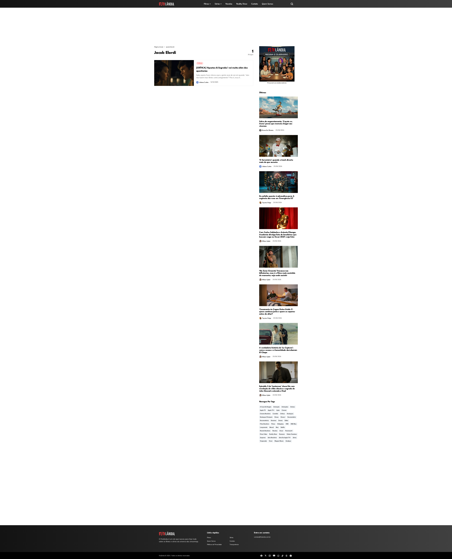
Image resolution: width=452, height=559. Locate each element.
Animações (285, 407)
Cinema (284, 410)
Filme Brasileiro (264, 424)
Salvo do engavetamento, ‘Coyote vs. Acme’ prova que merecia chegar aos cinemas (276, 124)
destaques (290, 413)
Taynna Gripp (266, 202)
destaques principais (266, 417)
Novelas (274, 431)
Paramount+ (289, 431)
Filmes (273, 424)
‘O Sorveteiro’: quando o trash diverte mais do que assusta (276, 161)
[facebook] (261, 555)
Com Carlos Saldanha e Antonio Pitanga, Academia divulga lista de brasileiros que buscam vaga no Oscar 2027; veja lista (277, 234)
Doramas (273, 420)
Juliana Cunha (203, 82)
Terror (270, 441)
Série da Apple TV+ (285, 437)
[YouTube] (274, 555)
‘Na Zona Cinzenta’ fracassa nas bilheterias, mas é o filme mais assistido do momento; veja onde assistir (277, 273)
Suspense (263, 437)
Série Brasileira (272, 437)
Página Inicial (158, 47)
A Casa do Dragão (265, 407)
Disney (276, 417)
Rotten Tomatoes (292, 434)
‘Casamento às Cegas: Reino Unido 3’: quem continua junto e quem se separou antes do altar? (277, 311)
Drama (280, 420)
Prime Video (263, 434)
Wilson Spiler (266, 241)
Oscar (281, 431)
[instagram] (270, 555)
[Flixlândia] (166, 3)
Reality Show (273, 434)
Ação (278, 410)
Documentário (292, 417)
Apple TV (263, 410)
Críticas (282, 413)
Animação (276, 407)
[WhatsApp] (278, 555)
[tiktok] (282, 555)
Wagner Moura (279, 441)
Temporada (263, 441)
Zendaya (288, 441)
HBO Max (293, 424)
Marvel (272, 427)
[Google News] (291, 555)
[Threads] (286, 555)
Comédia (275, 413)
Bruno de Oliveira (267, 130)
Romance (282, 434)
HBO (287, 424)
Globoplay (280, 424)
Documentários (264, 420)
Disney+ (283, 417)
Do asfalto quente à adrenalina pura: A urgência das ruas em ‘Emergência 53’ (276, 197)
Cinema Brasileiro (265, 413)
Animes (292, 407)
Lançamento (263, 427)
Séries (294, 437)
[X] (265, 555)
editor (286, 420)
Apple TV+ (271, 410)
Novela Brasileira (265, 431)
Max (277, 427)
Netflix (283, 427)
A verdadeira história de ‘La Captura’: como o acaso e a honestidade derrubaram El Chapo (278, 350)
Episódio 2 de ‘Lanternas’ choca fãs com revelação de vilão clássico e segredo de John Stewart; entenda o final (277, 388)
